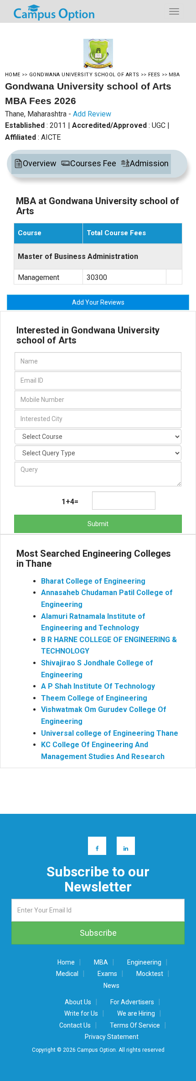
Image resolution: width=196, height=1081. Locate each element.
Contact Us (75, 1025)
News (111, 985)
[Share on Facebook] (92, 845)
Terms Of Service (135, 1025)
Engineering (144, 962)
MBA (101, 962)
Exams (107, 973)
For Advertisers (132, 1002)
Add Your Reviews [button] (98, 302)
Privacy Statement (112, 1036)
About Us (78, 1002)
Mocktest (149, 973)
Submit (98, 523)
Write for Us (81, 1013)
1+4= (70, 501)
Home (66, 962)
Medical (67, 973)
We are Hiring (136, 1013)
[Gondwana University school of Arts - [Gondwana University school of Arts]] (98, 54)
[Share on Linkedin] (121, 845)
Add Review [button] (92, 114)
